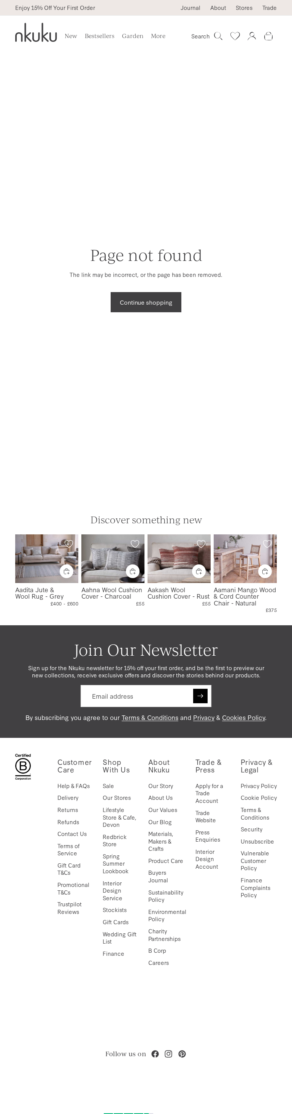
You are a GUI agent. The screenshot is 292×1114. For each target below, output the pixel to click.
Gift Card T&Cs (69, 869)
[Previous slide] (23, 558)
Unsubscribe (257, 841)
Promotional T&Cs (73, 888)
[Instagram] (168, 1053)
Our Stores (117, 797)
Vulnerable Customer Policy (255, 860)
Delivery (67, 797)
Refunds (68, 822)
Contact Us (72, 833)
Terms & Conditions (150, 717)
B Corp (157, 950)
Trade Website (205, 816)
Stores (244, 7)
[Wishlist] (235, 36)
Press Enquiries (207, 836)
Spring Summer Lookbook (116, 863)
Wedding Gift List (119, 938)
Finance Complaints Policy (255, 887)
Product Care (165, 861)
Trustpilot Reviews (69, 907)
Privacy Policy (259, 786)
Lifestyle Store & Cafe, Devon (119, 817)
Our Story (160, 786)
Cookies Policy (243, 717)
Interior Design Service (112, 890)
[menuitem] (158, 36)
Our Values (162, 810)
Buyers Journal (158, 876)
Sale (108, 786)
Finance (113, 953)
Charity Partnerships (164, 934)
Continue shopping (146, 302)
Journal (190, 7)
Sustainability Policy (165, 896)
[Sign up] (200, 696)
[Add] (66, 571)
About (218, 7)
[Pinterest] (182, 1053)
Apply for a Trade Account (209, 793)
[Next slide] (70, 558)
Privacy (203, 717)
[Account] (251, 36)
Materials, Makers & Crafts (160, 841)
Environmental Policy (167, 915)
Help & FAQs (73, 786)
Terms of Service (68, 849)
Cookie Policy (259, 797)
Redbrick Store (115, 840)
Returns (67, 810)
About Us (160, 797)
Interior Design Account (206, 858)
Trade (269, 7)
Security (251, 829)
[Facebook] (155, 1053)
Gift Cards (116, 922)
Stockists (115, 910)
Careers (158, 962)
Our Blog (160, 822)
